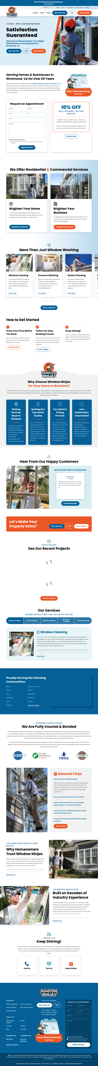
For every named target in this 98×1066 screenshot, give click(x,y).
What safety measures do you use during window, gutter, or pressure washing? (69, 804)
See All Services (49, 308)
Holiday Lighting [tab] (83, 621)
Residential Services (20, 227)
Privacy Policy (45, 1063)
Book (85, 13)
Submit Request (27, 147)
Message (11, 123)
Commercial (25, 1036)
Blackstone (31, 698)
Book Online (43, 350)
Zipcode (11, 118)
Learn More (12, 293)
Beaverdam (9, 698)
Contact (9, 1026)
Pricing (48, 13)
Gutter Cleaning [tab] (32, 621)
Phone (10, 113)
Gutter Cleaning (11, 1007)
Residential (11, 1036)
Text (72, 13)
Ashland (30, 690)
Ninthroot (79, 1063)
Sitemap (61, 1063)
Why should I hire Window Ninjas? (66, 779)
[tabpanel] (19, 275)
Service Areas (78, 7)
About (42, 13)
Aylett (8, 694)
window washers (44, 637)
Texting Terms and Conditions (17, 139)
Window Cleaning (11, 1004)
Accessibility (54, 1063)
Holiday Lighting (11, 1011)
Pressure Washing (25, 1004)
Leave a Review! (69, 7)
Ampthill (8, 690)
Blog (62, 7)
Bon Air (8, 701)
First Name (11, 108)
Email (29, 113)
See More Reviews (70, 503)
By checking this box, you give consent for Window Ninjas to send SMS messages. (26, 142)
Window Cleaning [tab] (14, 621)
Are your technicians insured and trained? (69, 797)
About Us (10, 1017)
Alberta (8, 686)
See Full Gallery (49, 598)
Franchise (86, 7)
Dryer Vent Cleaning (26, 1007)
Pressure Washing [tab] (49, 621)
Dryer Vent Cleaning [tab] (66, 620)
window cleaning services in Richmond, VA (45, 84)
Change (52, 7)
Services (35, 13)
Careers (58, 7)
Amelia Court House (33, 686)
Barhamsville (31, 694)
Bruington (30, 701)
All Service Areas (33, 705)
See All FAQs (60, 826)
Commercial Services (64, 227)
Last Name (30, 108)
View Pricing (71, 136)
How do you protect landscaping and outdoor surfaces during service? (70, 812)
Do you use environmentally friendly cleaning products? (70, 820)
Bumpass (9, 705)
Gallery (22, 1021)
